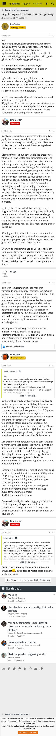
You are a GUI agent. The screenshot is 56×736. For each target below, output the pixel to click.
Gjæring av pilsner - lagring (22, 642)
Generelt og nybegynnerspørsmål (29, 633)
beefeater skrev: (10, 371)
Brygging (21, 598)
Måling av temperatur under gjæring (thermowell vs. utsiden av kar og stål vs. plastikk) (30, 626)
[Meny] (4, 3)
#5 (53, 532)
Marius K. (11, 633)
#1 (53, 35)
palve (10, 657)
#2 (53, 131)
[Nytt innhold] (46, 4)
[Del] (49, 35)
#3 (53, 283)
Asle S (10, 645)
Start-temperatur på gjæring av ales (27, 654)
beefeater (8, 18)
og (15, 346)
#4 (53, 366)
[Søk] (52, 4)
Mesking (12, 595)
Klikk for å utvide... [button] (28, 395)
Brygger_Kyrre (13, 614)
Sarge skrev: (8, 538)
